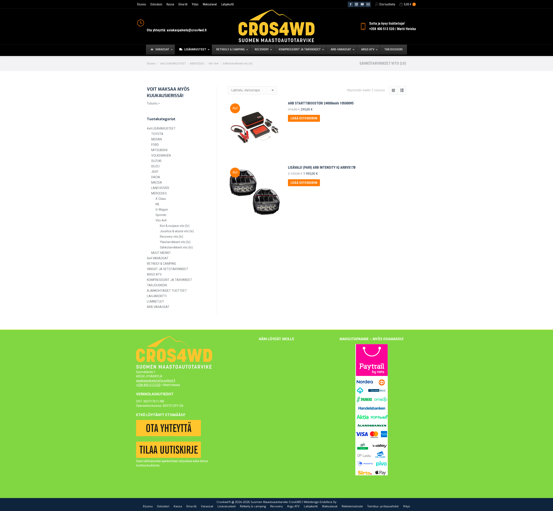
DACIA (155, 177)
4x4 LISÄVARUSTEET (161, 128)
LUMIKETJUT (155, 301)
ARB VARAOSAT (158, 307)
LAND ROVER (160, 188)
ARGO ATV (154, 274)
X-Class (161, 198)
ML (158, 204)
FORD (155, 144)
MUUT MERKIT (161, 253)
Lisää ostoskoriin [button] (304, 118)
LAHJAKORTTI (157, 296)
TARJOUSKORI (157, 285)
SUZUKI (156, 161)
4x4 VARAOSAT (157, 258)
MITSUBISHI (159, 150)
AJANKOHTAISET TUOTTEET (167, 290)
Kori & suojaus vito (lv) (174, 225)
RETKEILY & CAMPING (161, 263)
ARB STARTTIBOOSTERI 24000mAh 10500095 (321, 103)
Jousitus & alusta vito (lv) (177, 231)
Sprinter (161, 215)
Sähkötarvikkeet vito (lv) (176, 247)
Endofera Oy (328, 502)
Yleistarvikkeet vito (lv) (175, 242)
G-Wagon (162, 209)
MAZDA (156, 182)
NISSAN (156, 139)
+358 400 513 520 (148, 385)
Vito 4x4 (161, 220)
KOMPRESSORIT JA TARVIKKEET (169, 280)
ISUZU (155, 166)
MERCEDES (159, 193)
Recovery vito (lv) (171, 236)
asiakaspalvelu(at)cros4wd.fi (155, 380)
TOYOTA (157, 134)
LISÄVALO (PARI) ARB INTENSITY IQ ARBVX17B (322, 167)
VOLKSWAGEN (161, 155)
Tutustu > (153, 103)
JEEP (154, 171)
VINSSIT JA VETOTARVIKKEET (167, 269)
